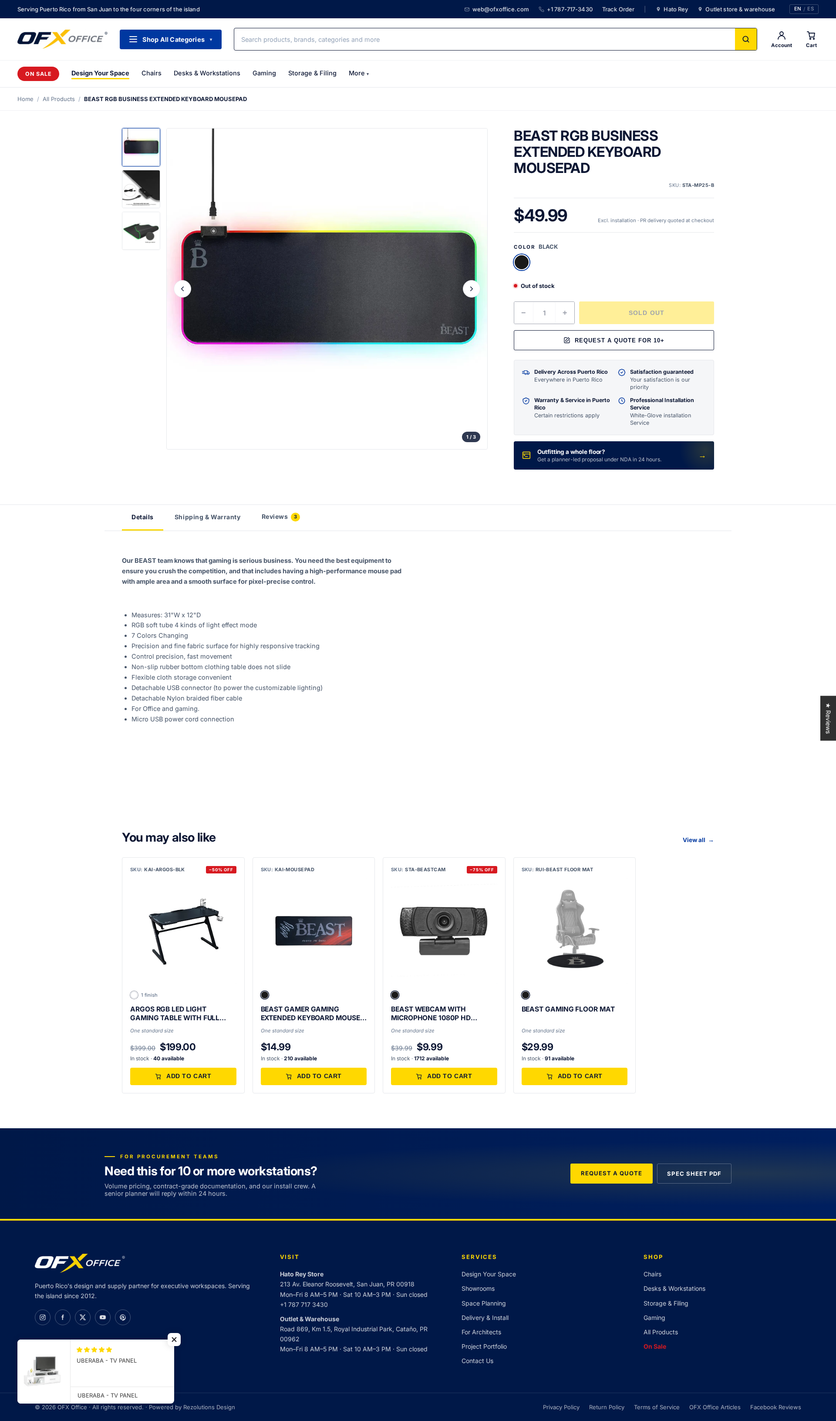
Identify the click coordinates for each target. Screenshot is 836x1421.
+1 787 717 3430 (304, 1304)
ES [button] (810, 9)
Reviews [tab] (279, 516)
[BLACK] (521, 262)
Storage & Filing (312, 73)
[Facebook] (63, 1317)
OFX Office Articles (715, 1407)
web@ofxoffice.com (500, 9)
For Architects (481, 1332)
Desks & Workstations (207, 73)
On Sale (38, 74)
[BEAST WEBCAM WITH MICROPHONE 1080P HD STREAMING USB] (444, 931)
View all (698, 839)
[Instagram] (43, 1317)
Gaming (264, 73)
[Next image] (471, 289)
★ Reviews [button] (828, 718)
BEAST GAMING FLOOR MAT (568, 1009)
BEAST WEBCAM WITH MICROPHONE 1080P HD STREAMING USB (431, 1014)
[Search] (746, 39)
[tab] (141, 147)
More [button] (359, 73)
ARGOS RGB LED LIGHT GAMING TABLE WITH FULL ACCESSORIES (174, 1014)
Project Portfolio (484, 1346)
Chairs (152, 73)
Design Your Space (100, 73)
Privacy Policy (561, 1407)
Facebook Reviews (775, 1407)
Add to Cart (188, 1076)
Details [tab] (142, 517)
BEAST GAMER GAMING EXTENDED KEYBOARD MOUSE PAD (310, 1014)
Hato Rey (676, 9)
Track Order (618, 9)
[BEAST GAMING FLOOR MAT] (575, 931)
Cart (811, 45)
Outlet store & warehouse (740, 9)
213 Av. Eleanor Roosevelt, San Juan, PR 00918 (347, 1284)
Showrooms (478, 1288)
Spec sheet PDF (694, 1173)
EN (797, 9)
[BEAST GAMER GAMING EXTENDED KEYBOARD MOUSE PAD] (314, 931)
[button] (265, 995)
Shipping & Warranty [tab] (208, 517)
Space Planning (484, 1303)
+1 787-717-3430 (570, 9)
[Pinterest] (123, 1317)
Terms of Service (657, 1407)
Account (781, 45)
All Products (59, 98)
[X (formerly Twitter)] (83, 1317)
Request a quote (612, 1173)
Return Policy (606, 1407)
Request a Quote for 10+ (620, 340)
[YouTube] (103, 1317)
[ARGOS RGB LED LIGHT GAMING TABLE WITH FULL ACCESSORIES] (183, 931)
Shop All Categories (177, 39)
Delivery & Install (485, 1317)
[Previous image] (182, 289)
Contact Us (477, 1360)
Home (25, 98)
